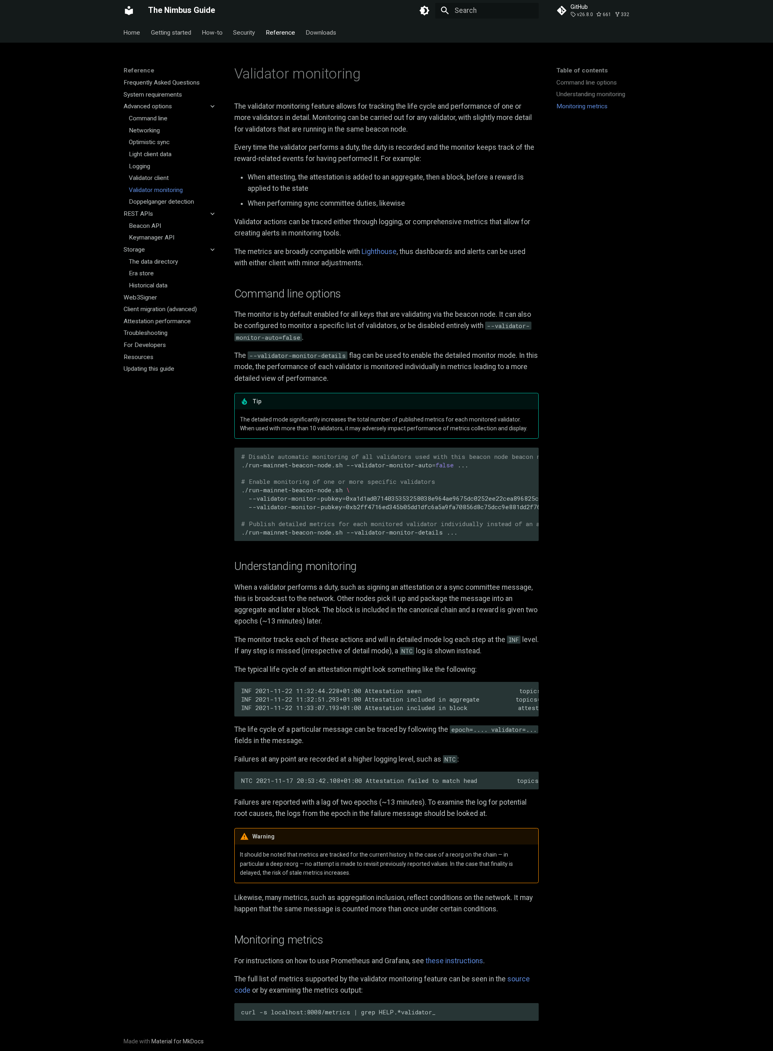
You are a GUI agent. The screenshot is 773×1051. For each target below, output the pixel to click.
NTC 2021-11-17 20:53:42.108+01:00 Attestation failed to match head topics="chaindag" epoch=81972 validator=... (390, 780)
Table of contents (582, 70)
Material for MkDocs (177, 1041)
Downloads (321, 32)
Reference (280, 32)
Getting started (171, 32)
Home (132, 32)
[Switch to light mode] (425, 10)
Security (244, 32)
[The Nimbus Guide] (129, 10)
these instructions (454, 961)
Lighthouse (379, 252)
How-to (212, 32)
